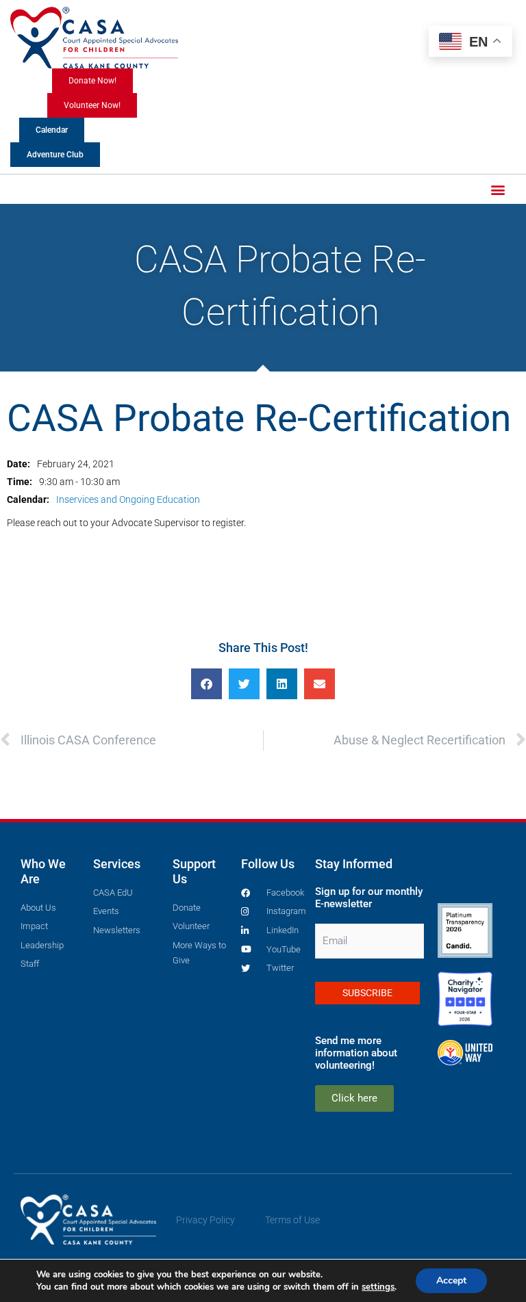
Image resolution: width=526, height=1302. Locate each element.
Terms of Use (292, 1219)
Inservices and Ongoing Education (128, 499)
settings (378, 1287)
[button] (497, 189)
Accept (451, 1280)
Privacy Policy (205, 1219)
